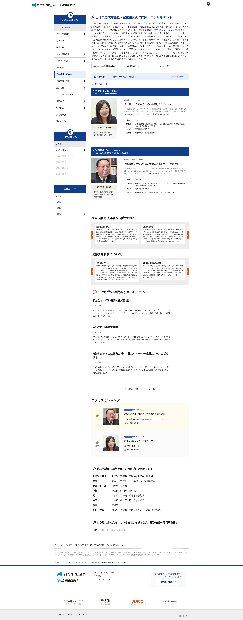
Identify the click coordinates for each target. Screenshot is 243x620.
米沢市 (59, 202)
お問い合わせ (82, 614)
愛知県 (115, 490)
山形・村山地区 (63, 150)
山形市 (96, 530)
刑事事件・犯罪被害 (64, 94)
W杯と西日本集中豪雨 (105, 327)
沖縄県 (158, 510)
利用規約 (97, 576)
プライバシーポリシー (102, 579)
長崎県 (132, 510)
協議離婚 (60, 41)
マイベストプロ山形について (105, 573)
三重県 (132, 490)
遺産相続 (60, 67)
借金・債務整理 (63, 54)
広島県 (115, 500)
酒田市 (59, 214)
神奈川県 (124, 481)
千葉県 (134, 481)
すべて (58, 27)
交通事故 (60, 47)
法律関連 (67, 27)
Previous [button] (92, 235)
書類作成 (60, 101)
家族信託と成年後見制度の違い (104, 66)
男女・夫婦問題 (63, 34)
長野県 (123, 486)
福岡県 (115, 510)
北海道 (115, 476)
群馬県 (151, 481)
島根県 (140, 500)
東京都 (115, 481)
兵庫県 (132, 495)
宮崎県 (149, 510)
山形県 (140, 476)
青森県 (123, 476)
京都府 (123, 495)
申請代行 (60, 108)
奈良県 (140, 495)
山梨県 (115, 486)
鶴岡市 (59, 208)
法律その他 (61, 121)
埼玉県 (143, 481)
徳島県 (115, 505)
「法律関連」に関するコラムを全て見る (140, 389)
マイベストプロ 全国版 (64, 614)
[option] (117, 234)
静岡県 (123, 490)
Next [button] (188, 235)
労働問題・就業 (63, 81)
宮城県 (132, 476)
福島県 (149, 476)
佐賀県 (123, 510)
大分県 (140, 510)
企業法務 (60, 88)
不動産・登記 (62, 61)
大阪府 (115, 495)
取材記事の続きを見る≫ (161, 114)
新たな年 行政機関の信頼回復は (112, 300)
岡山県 (132, 500)
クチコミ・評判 (165, 66)
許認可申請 (61, 115)
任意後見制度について (134, 66)
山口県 (123, 500)
